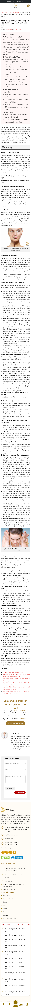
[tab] (15, 924)
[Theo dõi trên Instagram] (7, 852)
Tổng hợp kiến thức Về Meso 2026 (13, 672)
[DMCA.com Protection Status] (5, 857)
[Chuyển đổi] (2, 868)
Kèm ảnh (11, 788)
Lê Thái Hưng (17, 29)
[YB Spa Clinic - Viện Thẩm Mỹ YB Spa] (15, 6)
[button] (2, 6)
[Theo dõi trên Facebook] (3, 852)
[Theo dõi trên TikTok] (10, 852)
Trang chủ (4, 12)
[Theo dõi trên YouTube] (14, 852)
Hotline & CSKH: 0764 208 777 (15, 1)
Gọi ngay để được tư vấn (15, 723)
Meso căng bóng (14, 12)
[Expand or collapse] (28, 147)
